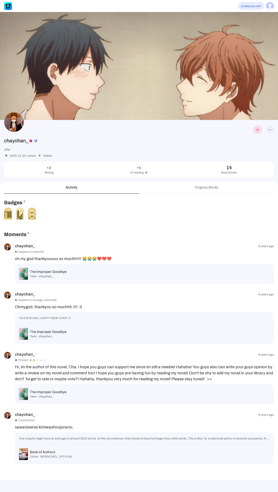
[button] (139, 66)
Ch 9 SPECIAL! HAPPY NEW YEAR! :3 (45, 318)
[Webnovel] (8, 6)
